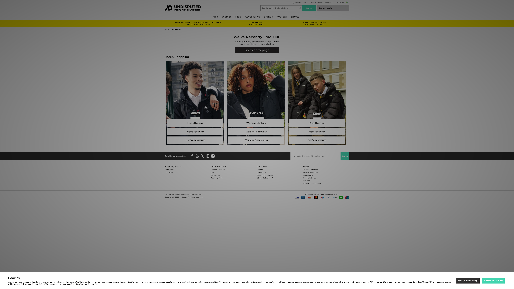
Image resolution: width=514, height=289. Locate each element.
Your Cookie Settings (468, 281)
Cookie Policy (93, 284)
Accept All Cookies (493, 281)
